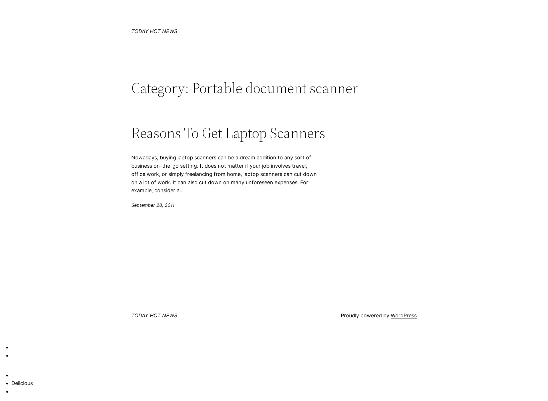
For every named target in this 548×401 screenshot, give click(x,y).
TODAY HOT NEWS (154, 31)
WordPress (404, 315)
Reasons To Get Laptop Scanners (228, 132)
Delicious (22, 383)
